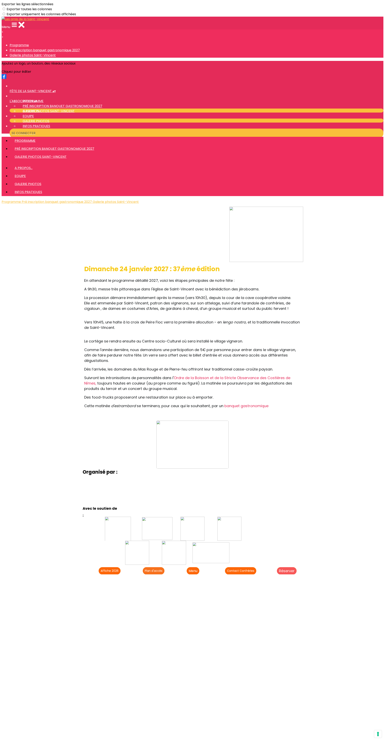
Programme (19, 45)
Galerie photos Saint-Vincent (33, 55)
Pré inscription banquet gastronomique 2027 (45, 50)
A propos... (32, 111)
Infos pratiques (36, 126)
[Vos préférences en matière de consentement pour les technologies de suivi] (378, 734)
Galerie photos (36, 121)
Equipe (28, 116)
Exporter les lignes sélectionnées (27, 4)
